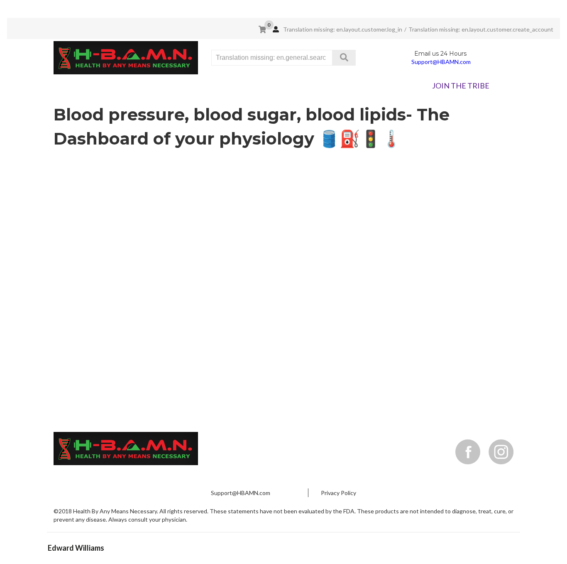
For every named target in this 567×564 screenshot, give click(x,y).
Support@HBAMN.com (441, 61)
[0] (262, 29)
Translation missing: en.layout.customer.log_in (342, 29)
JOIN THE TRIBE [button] (460, 85)
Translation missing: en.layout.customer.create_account (480, 29)
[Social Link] (467, 451)
